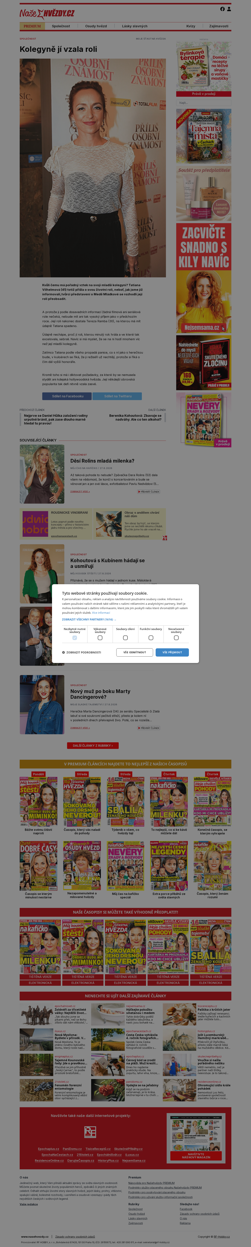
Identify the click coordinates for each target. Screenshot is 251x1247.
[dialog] (125, 623)
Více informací (101, 612)
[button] (125, 619)
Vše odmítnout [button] (134, 652)
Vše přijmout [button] (172, 652)
